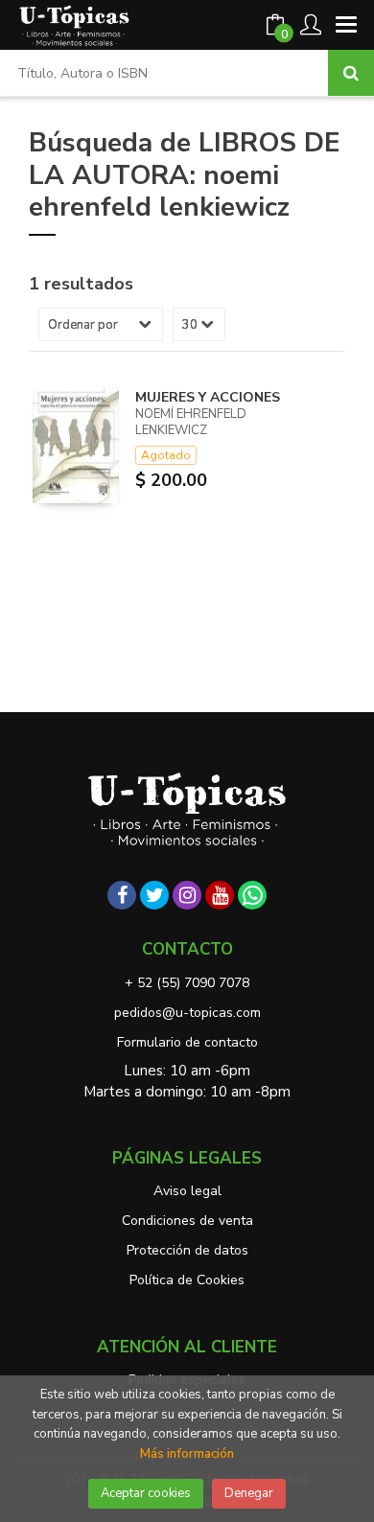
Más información (187, 1454)
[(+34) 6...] (252, 895)
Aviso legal (187, 1191)
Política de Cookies (187, 1280)
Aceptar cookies (146, 1493)
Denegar (248, 1493)
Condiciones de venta (187, 1220)
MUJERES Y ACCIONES (207, 397)
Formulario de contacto (187, 1042)
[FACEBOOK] (121, 895)
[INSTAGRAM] (187, 895)
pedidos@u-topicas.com (187, 1012)
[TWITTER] (154, 895)
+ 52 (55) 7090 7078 (187, 983)
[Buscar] (351, 73)
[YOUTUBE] (219, 895)
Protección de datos (187, 1250)
